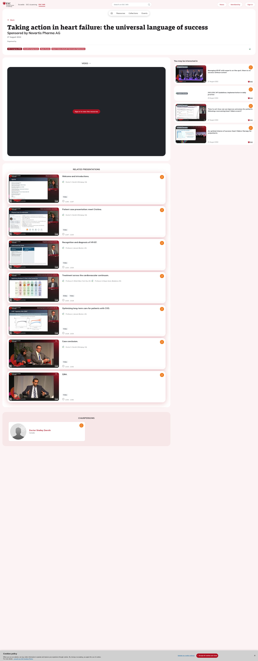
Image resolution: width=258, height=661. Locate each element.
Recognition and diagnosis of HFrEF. (79, 242)
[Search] (149, 4)
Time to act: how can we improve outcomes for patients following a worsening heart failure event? (230, 110)
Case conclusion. (70, 341)
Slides (65, 296)
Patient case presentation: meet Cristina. (82, 209)
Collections (133, 13)
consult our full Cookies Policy (23, 659)
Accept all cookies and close (208, 655)
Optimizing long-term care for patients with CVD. (86, 308)
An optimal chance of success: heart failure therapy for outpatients (230, 132)
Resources (120, 13)
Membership (235, 5)
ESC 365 (42, 5)
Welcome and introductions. (75, 176)
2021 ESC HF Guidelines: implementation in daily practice (227, 93)
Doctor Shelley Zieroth (40, 430)
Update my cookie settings (186, 655)
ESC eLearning (31, 5)
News (222, 5)
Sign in (250, 5)
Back (12, 20)
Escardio (21, 5)
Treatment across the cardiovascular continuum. (85, 275)
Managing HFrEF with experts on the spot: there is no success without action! (229, 71)
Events (144, 13)
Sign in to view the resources (86, 112)
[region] (129, 656)
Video (65, 197)
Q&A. (64, 374)
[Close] (255, 655)
